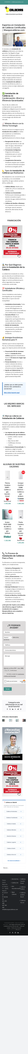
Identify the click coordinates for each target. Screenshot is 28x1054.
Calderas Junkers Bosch (22, 895)
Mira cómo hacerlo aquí (11, 392)
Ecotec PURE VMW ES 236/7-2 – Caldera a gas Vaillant (7, 527)
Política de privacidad (16, 928)
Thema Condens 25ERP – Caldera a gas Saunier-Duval (7, 489)
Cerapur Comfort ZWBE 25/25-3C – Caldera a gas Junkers (20, 489)
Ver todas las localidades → (14, 860)
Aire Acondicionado (14, 887)
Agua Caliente (14, 893)
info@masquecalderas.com (17, 2)
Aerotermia (14, 879)
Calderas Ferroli (22, 901)
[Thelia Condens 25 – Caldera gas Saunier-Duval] (21, 514)
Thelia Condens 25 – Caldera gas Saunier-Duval (21, 528)
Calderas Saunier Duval (22, 881)
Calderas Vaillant (22, 888)
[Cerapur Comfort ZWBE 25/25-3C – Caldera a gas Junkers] (21, 475)
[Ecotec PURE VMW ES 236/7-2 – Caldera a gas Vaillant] (7, 514)
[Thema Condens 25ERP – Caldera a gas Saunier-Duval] (7, 475)
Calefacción (14, 883)
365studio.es (18, 929)
